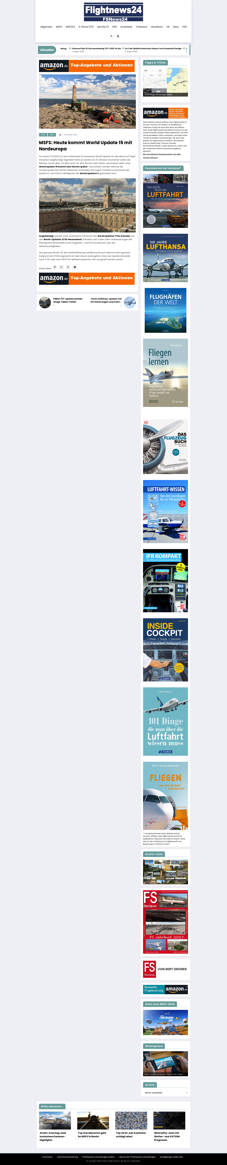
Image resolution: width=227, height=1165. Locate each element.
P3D (114, 26)
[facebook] (55, 267)
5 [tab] (164, 99)
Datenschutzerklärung (67, 1157)
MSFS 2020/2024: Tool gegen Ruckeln (161, 94)
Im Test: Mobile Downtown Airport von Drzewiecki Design (74, 48)
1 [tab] (153, 99)
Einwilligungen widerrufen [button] (171, 1157)
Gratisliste (126, 26)
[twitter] (61, 267)
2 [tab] (156, 99)
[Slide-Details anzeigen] (165, 82)
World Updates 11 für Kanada (114, 235)
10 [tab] (177, 99)
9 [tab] (175, 99)
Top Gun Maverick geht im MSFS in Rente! (92, 1134)
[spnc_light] (118, 36)
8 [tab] (172, 99)
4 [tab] (161, 99)
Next (185, 96)
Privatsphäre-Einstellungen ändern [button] (98, 1157)
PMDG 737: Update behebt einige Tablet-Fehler (68, 300)
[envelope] (74, 267)
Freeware (141, 26)
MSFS (59, 26)
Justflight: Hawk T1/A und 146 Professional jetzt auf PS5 (134, 48)
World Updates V (89, 173)
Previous (145, 96)
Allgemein (46, 26)
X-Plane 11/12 (86, 26)
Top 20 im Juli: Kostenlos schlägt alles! (131, 1134)
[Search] (111, 36)
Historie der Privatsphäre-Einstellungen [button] (137, 1157)
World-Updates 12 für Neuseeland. (63, 239)
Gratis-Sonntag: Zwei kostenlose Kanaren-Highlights (53, 1136)
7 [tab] (169, 99)
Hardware (157, 26)
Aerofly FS (103, 26)
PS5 (184, 26)
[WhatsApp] (68, 267)
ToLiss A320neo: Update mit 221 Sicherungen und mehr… (106, 300)
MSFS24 (70, 26)
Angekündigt (46, 235)
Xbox (176, 26)
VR (167, 26)
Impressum (47, 1157)
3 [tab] (158, 99)
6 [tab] (167, 99)
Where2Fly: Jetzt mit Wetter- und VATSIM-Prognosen (167, 1136)
